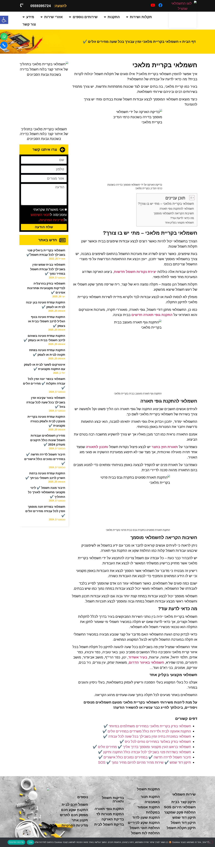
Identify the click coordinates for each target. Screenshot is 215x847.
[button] (4, 20)
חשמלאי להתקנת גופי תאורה (177, 208)
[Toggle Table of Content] (190, 197)
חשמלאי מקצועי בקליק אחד (179, 222)
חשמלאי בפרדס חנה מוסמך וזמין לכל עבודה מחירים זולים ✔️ (45, 511)
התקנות (114, 17)
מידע (30, 17)
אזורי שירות (53, 17)
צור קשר (29, 24)
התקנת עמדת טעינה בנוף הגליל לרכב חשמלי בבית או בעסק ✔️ (46, 321)
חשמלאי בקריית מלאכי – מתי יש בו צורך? (166, 203)
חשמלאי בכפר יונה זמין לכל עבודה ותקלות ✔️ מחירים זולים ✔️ (44, 383)
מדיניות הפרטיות (52, 220)
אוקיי (30, 842)
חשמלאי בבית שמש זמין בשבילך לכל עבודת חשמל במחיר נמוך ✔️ (47, 269)
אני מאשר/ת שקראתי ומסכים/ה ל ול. (49, 215)
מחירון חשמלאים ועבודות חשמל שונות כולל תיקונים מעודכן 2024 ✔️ (47, 440)
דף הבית (189, 42)
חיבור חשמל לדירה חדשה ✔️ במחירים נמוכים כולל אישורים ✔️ (44, 459)
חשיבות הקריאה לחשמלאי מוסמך (174, 213)
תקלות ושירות (141, 17)
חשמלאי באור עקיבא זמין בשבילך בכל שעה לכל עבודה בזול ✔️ (45, 402)
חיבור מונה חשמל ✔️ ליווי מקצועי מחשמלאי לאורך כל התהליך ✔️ (46, 492)
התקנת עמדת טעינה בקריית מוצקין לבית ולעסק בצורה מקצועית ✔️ (46, 421)
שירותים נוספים (85, 17)
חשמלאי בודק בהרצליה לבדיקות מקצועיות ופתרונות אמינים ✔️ (46, 288)
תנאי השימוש (40, 215)
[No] (210, 842)
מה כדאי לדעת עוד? (182, 218)
